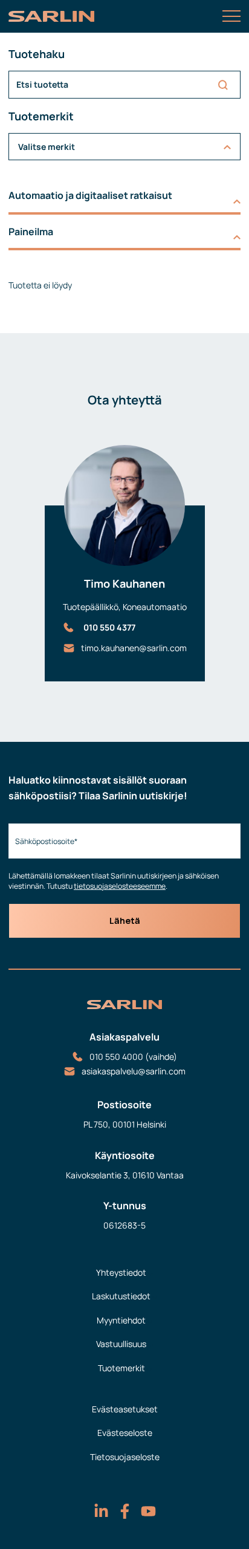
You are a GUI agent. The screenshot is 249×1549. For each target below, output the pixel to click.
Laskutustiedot (121, 1296)
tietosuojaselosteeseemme (120, 886)
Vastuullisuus (121, 1343)
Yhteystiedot (121, 1272)
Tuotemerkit (121, 1368)
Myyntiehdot (121, 1320)
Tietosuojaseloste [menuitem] (125, 1457)
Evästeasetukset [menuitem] (125, 1409)
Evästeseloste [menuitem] (124, 1432)
